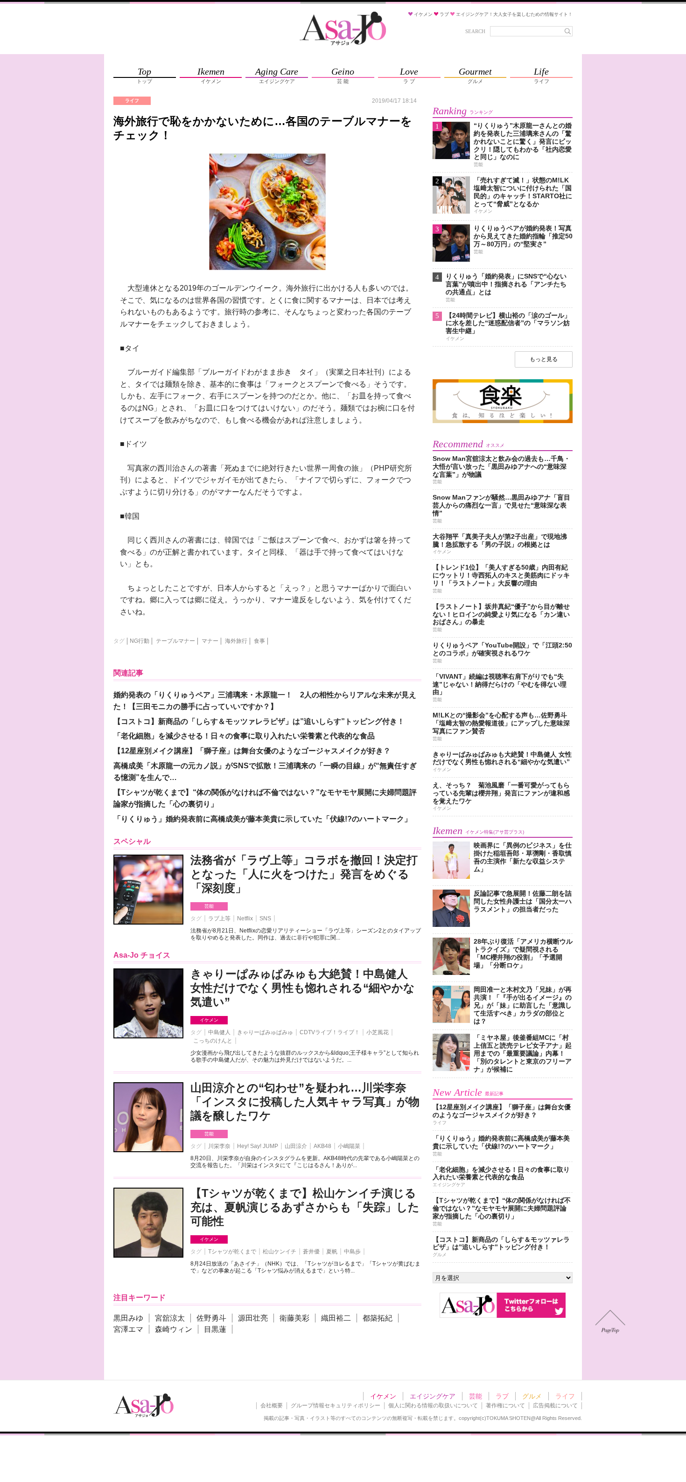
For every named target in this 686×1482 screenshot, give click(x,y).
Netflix (245, 918)
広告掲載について (555, 1405)
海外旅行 (236, 641)
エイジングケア (432, 1396)
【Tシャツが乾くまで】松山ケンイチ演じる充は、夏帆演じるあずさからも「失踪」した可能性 (305, 1207)
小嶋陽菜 (349, 1146)
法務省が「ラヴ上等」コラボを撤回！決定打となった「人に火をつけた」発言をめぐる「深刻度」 (304, 874)
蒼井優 (311, 1251)
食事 (259, 641)
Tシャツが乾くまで (232, 1251)
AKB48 (322, 1146)
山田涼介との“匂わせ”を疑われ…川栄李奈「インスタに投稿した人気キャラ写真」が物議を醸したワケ (305, 1101)
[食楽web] (503, 421)
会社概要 (271, 1405)
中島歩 (352, 1251)
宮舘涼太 (170, 1318)
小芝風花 (377, 1032)
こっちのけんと (212, 1040)
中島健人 (219, 1032)
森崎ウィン (173, 1329)
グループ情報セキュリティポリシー (335, 1405)
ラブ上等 (219, 918)
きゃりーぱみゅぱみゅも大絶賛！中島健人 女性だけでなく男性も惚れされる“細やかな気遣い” (302, 987)
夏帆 (331, 1251)
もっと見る (544, 359)
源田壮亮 (253, 1318)
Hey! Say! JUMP (257, 1146)
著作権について (505, 1405)
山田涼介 (296, 1146)
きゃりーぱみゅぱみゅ (265, 1032)
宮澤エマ (128, 1329)
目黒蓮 (215, 1329)
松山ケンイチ (279, 1251)
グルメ (532, 1396)
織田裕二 (336, 1318)
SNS (265, 918)
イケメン (209, 1020)
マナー (210, 641)
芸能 (209, 906)
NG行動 (139, 641)
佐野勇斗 (211, 1318)
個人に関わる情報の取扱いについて (433, 1405)
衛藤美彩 (294, 1318)
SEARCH (475, 31)
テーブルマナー (175, 641)
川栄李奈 (219, 1146)
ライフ (565, 1396)
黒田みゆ (128, 1318)
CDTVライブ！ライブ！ (330, 1032)
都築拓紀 (377, 1318)
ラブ (502, 1396)
